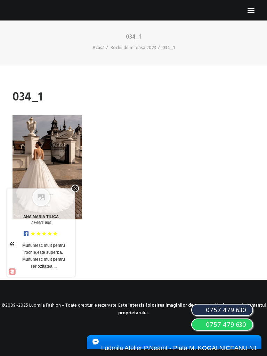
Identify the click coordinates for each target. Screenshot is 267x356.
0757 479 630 (225, 325)
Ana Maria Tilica (41, 217)
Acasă (98, 47)
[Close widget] (75, 188)
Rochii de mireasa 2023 (133, 47)
